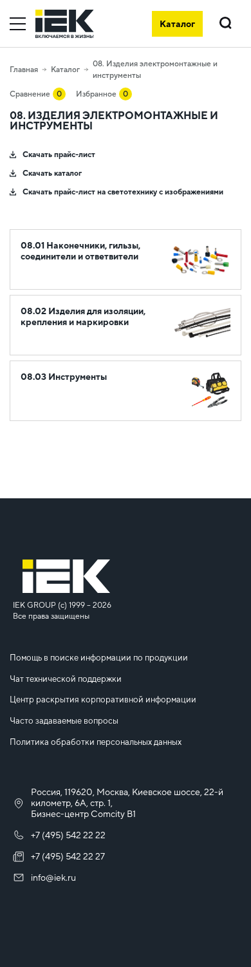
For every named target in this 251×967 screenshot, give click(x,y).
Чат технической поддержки (66, 679)
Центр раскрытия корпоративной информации (103, 699)
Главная (24, 69)
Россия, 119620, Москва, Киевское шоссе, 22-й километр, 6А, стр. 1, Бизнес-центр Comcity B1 (127, 803)
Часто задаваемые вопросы (64, 721)
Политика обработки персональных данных (95, 742)
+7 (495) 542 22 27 (68, 856)
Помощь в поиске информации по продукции (99, 657)
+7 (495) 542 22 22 (68, 835)
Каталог (65, 69)
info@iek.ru (53, 877)
